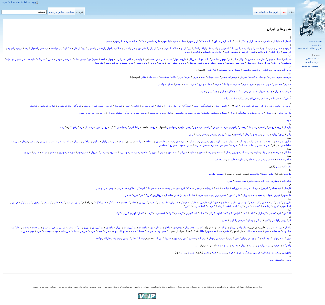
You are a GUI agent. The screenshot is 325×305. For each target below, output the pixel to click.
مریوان (233, 227)
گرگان (212, 213)
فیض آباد (151, 188)
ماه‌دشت (143, 227)
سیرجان (234, 145)
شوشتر (104, 152)
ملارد (267, 231)
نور (184, 238)
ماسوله (242, 227)
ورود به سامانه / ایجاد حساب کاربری (19, 2)
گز (280, 213)
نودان (211, 238)
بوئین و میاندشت (206, 62)
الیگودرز (197, 52)
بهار (176, 59)
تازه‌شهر (287, 77)
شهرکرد (183, 152)
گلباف (252, 213)
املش (127, 48)
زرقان (213, 134)
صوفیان (243, 159)
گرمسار (179, 213)
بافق (129, 59)
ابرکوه (288, 48)
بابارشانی (260, 59)
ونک (219, 245)
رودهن (215, 127)
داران (260, 112)
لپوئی (283, 220)
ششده (220, 152)
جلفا (210, 84)
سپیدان (204, 141)
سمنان (243, 145)
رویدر (104, 127)
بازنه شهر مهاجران (15, 59)
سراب (140, 141)
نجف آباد (266, 238)
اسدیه (187, 52)
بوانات (115, 62)
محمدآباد (276, 231)
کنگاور (188, 206)
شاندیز (202, 152)
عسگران (275, 181)
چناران (223, 91)
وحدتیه (235, 245)
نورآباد (159, 238)
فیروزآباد (209, 188)
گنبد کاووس (191, 213)
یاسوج (288, 260)
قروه (135, 195)
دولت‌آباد (242, 112)
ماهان (167, 227)
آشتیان (109, 41)
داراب (288, 112)
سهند (113, 141)
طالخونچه (254, 174)
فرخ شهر (180, 188)
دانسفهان (178, 112)
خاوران (167, 105)
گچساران (262, 213)
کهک (22, 202)
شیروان (94, 152)
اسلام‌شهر (143, 48)
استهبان (235, 52)
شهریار (153, 152)
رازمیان (287, 127)
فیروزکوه (236, 188)
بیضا (108, 62)
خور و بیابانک (148, 105)
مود (56, 231)
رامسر (263, 127)
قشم (253, 195)
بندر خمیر (239, 62)
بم (229, 59)
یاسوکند (279, 260)
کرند (241, 206)
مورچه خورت (27, 231)
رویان (152, 127)
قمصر (128, 195)
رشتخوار (197, 127)
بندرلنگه (41, 59)
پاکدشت (256, 70)
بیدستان (192, 62)
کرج (63, 202)
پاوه (231, 70)
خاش (224, 105)
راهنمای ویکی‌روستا (310, 66)
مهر (151, 227)
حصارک (265, 98)
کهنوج (276, 206)
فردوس (198, 188)
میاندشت (35, 227)
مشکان (158, 227)
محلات (26, 227)
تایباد (203, 77)
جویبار (178, 84)
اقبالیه (11, 48)
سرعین (279, 141)
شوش (162, 152)
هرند (231, 252)
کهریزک (48, 202)
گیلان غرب (160, 213)
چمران (278, 91)
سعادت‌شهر (161, 141)
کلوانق (78, 202)
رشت (224, 127)
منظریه (108, 231)
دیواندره (135, 112)
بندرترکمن (93, 59)
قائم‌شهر (287, 195)
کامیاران (174, 202)
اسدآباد (206, 52)
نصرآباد (167, 238)
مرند (39, 231)
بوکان (241, 59)
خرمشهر (44, 105)
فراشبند (225, 188)
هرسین (256, 252)
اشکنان (67, 48)
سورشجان (181, 141)
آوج (215, 41)
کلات (279, 202)
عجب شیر (254, 181)
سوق (212, 141)
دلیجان (144, 112)
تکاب (173, 77)
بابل (234, 59)
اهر (159, 48)
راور (182, 127)
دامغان (205, 112)
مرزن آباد (65, 231)
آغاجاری (266, 41)
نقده (282, 238)
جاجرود (260, 84)
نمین (236, 238)
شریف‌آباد (247, 152)
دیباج (162, 112)
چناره (269, 91)
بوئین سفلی (141, 62)
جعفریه (236, 84)
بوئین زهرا (172, 62)
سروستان (222, 141)
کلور (56, 202)
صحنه (279, 159)
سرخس (224, 145)
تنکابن (143, 77)
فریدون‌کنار (275, 188)
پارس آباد (286, 70)
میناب (75, 231)
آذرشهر (118, 41)
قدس (176, 195)
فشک (190, 188)
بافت (169, 59)
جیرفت (192, 84)
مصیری (46, 227)
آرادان (276, 41)
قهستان (209, 195)
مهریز (87, 227)
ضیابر (278, 166)
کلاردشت (163, 202)
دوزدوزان (270, 112)
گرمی (150, 213)
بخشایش (286, 62)
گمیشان (272, 213)
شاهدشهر (172, 152)
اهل (134, 48)
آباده (230, 41)
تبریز (180, 77)
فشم (160, 188)
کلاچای (224, 202)
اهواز (109, 48)
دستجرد (252, 112)
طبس (220, 174)
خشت (278, 105)
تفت (217, 77)
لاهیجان (241, 220)
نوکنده (99, 238)
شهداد (45, 152)
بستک (278, 59)
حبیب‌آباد (228, 98)
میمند (133, 231)
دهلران (188, 112)
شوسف (135, 152)
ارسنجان (44, 48)
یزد (271, 260)
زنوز (191, 134)
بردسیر (220, 62)
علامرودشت (240, 181)
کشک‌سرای (199, 206)
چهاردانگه (242, 91)
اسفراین (255, 48)
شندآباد (193, 152)
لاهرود (224, 220)
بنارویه (183, 59)
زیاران (221, 134)
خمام (159, 105)
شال (227, 152)
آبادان (258, 41)
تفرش (195, 77)
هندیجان (266, 252)
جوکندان (162, 84)
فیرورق (264, 188)
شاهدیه (144, 152)
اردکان (77, 48)
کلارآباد (192, 202)
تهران (210, 77)
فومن (112, 188)
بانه (76, 59)
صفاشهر (270, 159)
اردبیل (153, 48)
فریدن (120, 188)
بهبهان (110, 59)
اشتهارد (91, 48)
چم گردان (213, 91)
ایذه (26, 48)
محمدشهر (211, 231)
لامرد (267, 220)
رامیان (207, 127)
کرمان (15, 202)
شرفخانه (277, 152)
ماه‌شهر (109, 227)
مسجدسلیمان (191, 227)
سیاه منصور (55, 141)
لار (289, 220)
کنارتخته (211, 206)
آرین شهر (193, 41)
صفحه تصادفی (312, 58)
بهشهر (83, 59)
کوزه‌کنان (213, 202)
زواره (274, 134)
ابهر (263, 48)
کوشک (184, 202)
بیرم (131, 62)
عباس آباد (286, 181)
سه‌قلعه (150, 141)
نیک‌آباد (141, 238)
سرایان (77, 141)
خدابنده (135, 105)
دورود (95, 112)
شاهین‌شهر (83, 152)
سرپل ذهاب (255, 145)
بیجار (259, 62)
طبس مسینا (267, 174)
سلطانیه (67, 141)
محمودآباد (151, 231)
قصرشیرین (220, 195)
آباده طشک (205, 41)
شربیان (27, 152)
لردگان (259, 220)
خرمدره (287, 105)
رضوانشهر (172, 127)
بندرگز (267, 62)
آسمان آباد (286, 41)
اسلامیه (118, 48)
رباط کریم (134, 127)
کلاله (134, 202)
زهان (246, 134)
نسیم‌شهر (220, 238)
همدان (191, 252)
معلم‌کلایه (16, 227)
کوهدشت (125, 202)
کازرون (287, 202)
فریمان (246, 188)
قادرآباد (201, 195)
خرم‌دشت (63, 105)
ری (80, 127)
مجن (54, 227)
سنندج (270, 141)
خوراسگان (206, 105)
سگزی (96, 141)
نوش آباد (202, 238)
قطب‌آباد (191, 195)
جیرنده (217, 84)
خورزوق (177, 105)
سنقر (189, 145)
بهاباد (200, 59)
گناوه (219, 213)
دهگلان (214, 112)
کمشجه (256, 206)
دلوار (169, 112)
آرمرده (222, 41)
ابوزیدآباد (235, 48)
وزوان (243, 245)
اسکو (196, 48)
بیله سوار (98, 62)
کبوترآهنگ (113, 202)
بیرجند (161, 62)
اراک (203, 48)
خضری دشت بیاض (250, 105)
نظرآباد (107, 238)
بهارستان (138, 59)
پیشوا (237, 70)
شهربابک (266, 152)
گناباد (244, 213)
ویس (197, 245)
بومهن (223, 59)
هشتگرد (247, 252)
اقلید (272, 52)
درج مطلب (317, 44)
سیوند (182, 145)
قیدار (182, 195)
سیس (206, 145)
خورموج (119, 105)
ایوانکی (244, 52)
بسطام (123, 62)
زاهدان (266, 134)
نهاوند (275, 238)
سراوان (105, 141)
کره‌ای (221, 206)
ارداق (183, 48)
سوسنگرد (243, 141)
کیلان (228, 206)
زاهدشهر (238, 134)
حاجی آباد (286, 98)
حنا (235, 98)
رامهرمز (233, 127)
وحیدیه (277, 245)
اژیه (260, 52)
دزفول (280, 112)
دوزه (81, 112)
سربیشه (15, 141)
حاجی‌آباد (254, 98)
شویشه (71, 152)
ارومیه (19, 48)
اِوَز (189, 48)
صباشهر (260, 159)
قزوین (277, 195)
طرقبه (212, 174)
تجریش (243, 77)
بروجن (153, 62)
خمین (127, 105)
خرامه (109, 105)
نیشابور (177, 238)
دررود (102, 112)
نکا (258, 238)
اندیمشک (212, 48)
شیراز (36, 152)
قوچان (245, 195)
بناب (207, 59)
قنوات (269, 195)
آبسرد (176, 41)
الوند (226, 52)
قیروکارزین (158, 195)
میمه (99, 231)
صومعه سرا (220, 159)
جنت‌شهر (277, 84)
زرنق (281, 134)
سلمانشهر (286, 145)
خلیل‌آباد (187, 105)
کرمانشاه (267, 206)
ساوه (262, 141)
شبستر (53, 152)
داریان (232, 112)
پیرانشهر (266, 70)
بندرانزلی (120, 59)
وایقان (261, 245)
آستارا (150, 41)
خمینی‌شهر (98, 105)
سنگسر (163, 145)
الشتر (253, 52)
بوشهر (270, 59)
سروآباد (254, 141)
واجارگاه (287, 245)
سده (171, 141)
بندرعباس (67, 59)
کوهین (70, 202)
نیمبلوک (117, 238)
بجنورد (50, 59)
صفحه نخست (315, 41)
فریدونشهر (101, 188)
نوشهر (126, 238)
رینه (62, 127)
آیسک (183, 41)
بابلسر (214, 59)
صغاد (251, 159)
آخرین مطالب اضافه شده (310, 48)
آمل (236, 41)
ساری (288, 141)
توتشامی (164, 77)
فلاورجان (129, 188)
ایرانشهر (287, 52)
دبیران (111, 112)
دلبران (197, 112)
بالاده (103, 59)
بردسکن (250, 62)
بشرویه (250, 59)
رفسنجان (89, 127)
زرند (198, 134)
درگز (126, 112)
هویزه (238, 252)
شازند (257, 152)
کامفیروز (202, 202)
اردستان (101, 48)
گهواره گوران (129, 213)
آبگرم (157, 41)
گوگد (118, 213)
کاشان (265, 202)
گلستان (203, 213)
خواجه (52, 105)
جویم (268, 84)
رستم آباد (252, 127)
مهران (118, 227)
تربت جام (153, 77)
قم (141, 195)
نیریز (230, 238)
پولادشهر (222, 70)
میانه (260, 231)
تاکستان (253, 77)
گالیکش (287, 213)
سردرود (173, 145)
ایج (83, 48)
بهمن (58, 59)
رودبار (271, 127)
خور (271, 105)
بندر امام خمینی (157, 59)
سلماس (34, 141)
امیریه (270, 48)
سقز (120, 141)
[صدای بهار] (147, 296)
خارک (264, 105)
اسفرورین (224, 48)
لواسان (275, 220)
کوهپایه (153, 202)
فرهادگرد (140, 188)
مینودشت (48, 231)
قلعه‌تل (168, 195)
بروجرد (182, 62)
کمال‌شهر (286, 206)
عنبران (229, 181)
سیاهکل (87, 141)
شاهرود (113, 152)
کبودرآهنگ (101, 202)
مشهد (70, 227)
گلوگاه (170, 213)
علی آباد (265, 181)
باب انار (287, 59)
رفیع (75, 127)
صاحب (287, 159)
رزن (98, 127)
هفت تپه (223, 252)
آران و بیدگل (247, 41)
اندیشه (245, 48)
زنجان (205, 134)
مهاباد (268, 227)
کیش (248, 206)
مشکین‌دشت (130, 227)
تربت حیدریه (274, 77)
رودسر (242, 127)
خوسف (87, 105)
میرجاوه (162, 231)
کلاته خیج (255, 202)
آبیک (142, 41)
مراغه (92, 231)
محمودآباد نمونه (120, 231)
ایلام (266, 52)
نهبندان (251, 238)
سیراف (266, 145)
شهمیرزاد (124, 152)
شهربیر (62, 152)
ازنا (278, 52)
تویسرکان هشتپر (229, 77)
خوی (288, 120)
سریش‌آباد (194, 141)
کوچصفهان (243, 202)
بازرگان (192, 59)
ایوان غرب (217, 52)
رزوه (279, 127)
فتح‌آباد (255, 188)
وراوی (226, 245)
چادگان (231, 91)
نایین (288, 238)
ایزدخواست (56, 48)
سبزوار (232, 141)
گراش (237, 213)
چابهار (262, 91)
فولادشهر (211, 70)
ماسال (288, 227)
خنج (70, 105)
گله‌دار (141, 213)
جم (185, 84)
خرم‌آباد (78, 105)
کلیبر (29, 202)
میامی (62, 227)
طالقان (287, 174)
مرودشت (277, 227)
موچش (83, 231)
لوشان (250, 220)
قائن (231, 195)
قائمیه (261, 195)
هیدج (214, 252)
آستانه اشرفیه (131, 41)
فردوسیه (169, 188)
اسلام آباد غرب (171, 48)
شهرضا (211, 152)
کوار (272, 202)
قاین (238, 195)
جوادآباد (227, 84)
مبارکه (78, 227)
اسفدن (279, 48)
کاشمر (232, 202)
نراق (243, 238)
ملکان (201, 231)
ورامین (252, 245)
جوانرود (202, 84)
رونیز (188, 127)
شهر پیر (236, 152)
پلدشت (246, 70)
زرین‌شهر (256, 134)
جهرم (245, 84)
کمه (235, 206)
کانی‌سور (143, 202)
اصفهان (34, 48)
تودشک (262, 77)
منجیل (141, 231)
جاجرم (287, 84)
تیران (187, 77)
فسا (217, 188)
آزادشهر (167, 41)
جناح (252, 84)
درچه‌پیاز (154, 112)
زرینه (228, 134)
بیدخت (229, 62)
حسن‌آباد (275, 98)
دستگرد (223, 112)
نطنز (133, 238)
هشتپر (207, 252)
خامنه (196, 105)
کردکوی (38, 202)
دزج (88, 112)
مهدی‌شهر (177, 227)
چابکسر (287, 91)
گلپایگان (228, 213)
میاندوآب (286, 231)
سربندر (43, 141)
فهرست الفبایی (312, 62)
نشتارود (192, 238)
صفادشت (232, 159)
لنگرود (233, 220)
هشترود (276, 252)
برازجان (276, 62)
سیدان (24, 141)
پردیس (276, 70)
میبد (220, 231)
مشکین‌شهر (97, 227)
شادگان (287, 152)
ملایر (227, 231)
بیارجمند (31, 59)
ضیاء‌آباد (287, 166)
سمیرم (214, 145)
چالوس (202, 91)
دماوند (119, 112)
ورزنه (269, 245)
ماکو (202, 227)
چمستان (253, 91)
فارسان (287, 188)
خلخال (217, 105)
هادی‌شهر (286, 252)
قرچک (148, 195)
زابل (289, 134)
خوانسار (34, 105)
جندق (170, 84)
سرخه (197, 145)
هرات (183, 252)
